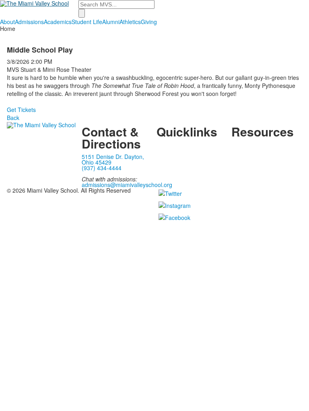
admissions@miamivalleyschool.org (127, 185)
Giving (149, 22)
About (7, 22)
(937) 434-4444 (102, 168)
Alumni (110, 22)
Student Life (87, 22)
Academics (58, 22)
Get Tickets (21, 110)
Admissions (29, 22)
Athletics (130, 22)
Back (13, 118)
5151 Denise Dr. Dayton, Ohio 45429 (113, 159)
